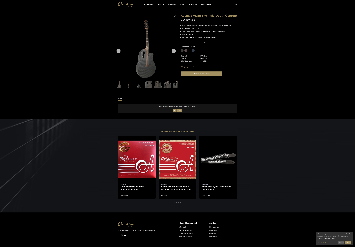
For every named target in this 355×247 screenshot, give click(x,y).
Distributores (192, 4)
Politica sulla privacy (186, 230)
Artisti (182, 4)
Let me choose (321, 242)
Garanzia (212, 233)
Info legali (182, 227)
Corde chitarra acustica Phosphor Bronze (132, 188)
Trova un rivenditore (202, 74)
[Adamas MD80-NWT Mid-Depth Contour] (182, 50)
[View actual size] (170, 16)
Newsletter (213, 230)
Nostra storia (148, 4)
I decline (341, 242)
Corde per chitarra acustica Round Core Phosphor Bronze (176, 188)
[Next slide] (174, 51)
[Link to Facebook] (119, 235)
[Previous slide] (118, 51)
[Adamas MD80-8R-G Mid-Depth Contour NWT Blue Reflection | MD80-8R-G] (194, 50)
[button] (209, 43)
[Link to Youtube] (125, 235)
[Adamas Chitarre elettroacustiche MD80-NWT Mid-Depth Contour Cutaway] (190, 50)
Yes (174, 110)
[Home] (126, 4)
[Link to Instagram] (122, 235)
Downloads (213, 236)
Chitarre (160, 4)
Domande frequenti (186, 233)
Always (179, 110)
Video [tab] (120, 98)
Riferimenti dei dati (185, 236)
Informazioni (205, 4)
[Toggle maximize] (175, 16)
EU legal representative (188, 67)
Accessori (171, 4)
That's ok (348, 242)
